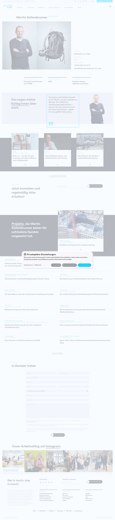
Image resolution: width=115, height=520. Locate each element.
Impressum (37, 265)
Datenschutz (28, 265)
